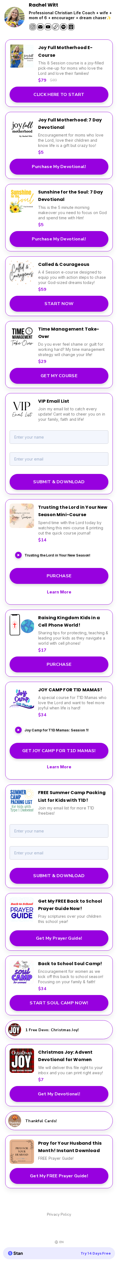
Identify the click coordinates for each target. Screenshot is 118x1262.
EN (61, 1242)
